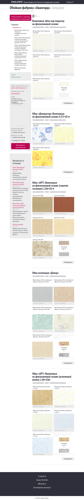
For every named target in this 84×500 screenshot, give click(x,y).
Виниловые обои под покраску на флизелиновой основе (48, 22)
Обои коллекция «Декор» (45, 273)
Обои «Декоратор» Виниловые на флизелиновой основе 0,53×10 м (51, 115)
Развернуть (68, 103)
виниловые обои (38, 27)
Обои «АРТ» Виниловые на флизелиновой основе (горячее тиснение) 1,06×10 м (50, 185)
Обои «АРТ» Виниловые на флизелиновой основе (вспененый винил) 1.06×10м (51, 376)
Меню (69, 2)
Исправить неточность (20, 146)
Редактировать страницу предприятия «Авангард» (20, 18)
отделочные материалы (58, 27)
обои (47, 27)
